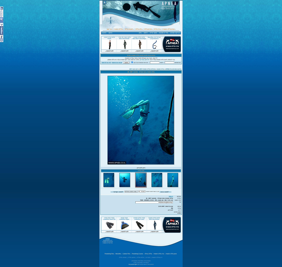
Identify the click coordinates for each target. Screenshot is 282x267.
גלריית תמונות (163, 33)
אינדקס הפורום (175, 33)
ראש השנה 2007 (133, 69)
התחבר (104, 33)
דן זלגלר (171, 196)
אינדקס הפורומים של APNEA (173, 69)
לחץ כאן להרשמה (106, 62)
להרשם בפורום (144, 59)
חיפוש (146, 33)
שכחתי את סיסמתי (117, 62)
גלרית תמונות (160, 69)
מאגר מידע (153, 33)
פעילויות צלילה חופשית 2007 (147, 69)
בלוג (140, 33)
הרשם (110, 33)
